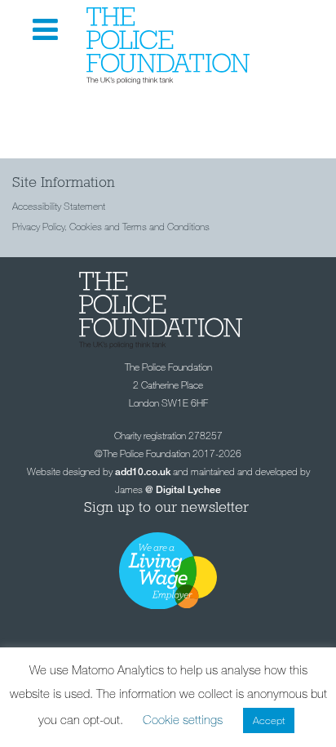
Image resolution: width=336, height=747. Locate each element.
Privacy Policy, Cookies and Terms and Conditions (111, 226)
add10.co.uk (142, 471)
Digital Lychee (188, 489)
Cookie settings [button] (183, 719)
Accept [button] (269, 720)
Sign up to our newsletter (168, 507)
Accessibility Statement (58, 205)
